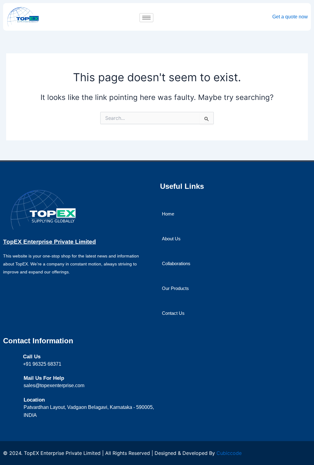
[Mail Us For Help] (16, 379)
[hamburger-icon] (146, 17)
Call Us (31, 357)
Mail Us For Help (44, 378)
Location (34, 400)
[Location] (16, 400)
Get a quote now (290, 16)
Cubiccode (229, 453)
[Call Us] (15, 356)
